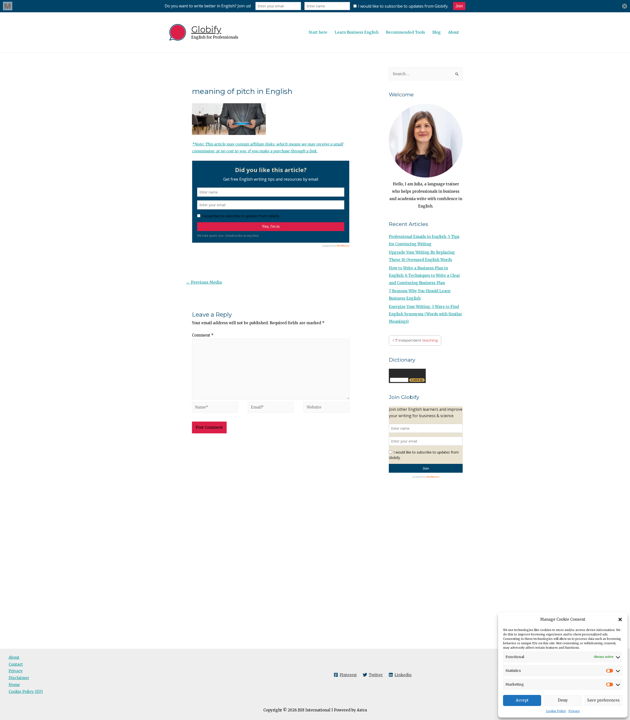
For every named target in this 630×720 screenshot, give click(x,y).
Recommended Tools (405, 32)
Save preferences (603, 700)
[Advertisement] (270, 484)
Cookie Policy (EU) (26, 691)
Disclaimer (19, 678)
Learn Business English (356, 32)
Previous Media (204, 282)
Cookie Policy (556, 711)
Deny (563, 700)
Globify (206, 29)
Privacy (574, 711)
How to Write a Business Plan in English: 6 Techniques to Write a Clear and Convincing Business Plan (424, 275)
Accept (522, 700)
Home (14, 684)
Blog (436, 32)
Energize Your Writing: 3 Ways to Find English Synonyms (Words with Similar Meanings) (425, 314)
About (453, 32)
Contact (16, 664)
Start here (318, 32)
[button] (620, 619)
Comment (203, 335)
